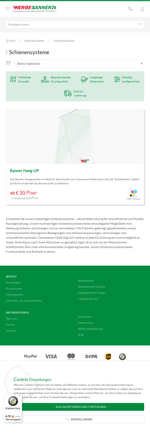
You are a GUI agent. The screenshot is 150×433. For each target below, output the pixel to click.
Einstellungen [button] (81, 419)
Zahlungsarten (14, 294)
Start (12, 40)
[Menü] (19, 396)
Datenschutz (85, 322)
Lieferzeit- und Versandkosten (24, 300)
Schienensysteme (64, 40)
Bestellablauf (86, 280)
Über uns (11, 318)
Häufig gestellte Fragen (92, 292)
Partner (10, 324)
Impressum (84, 316)
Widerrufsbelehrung (90, 328)
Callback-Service (88, 298)
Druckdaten (13, 282)
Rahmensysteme (34, 40)
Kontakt (11, 330)
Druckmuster (14, 288)
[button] (7, 9)
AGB (81, 334)
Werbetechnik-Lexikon (91, 286)
